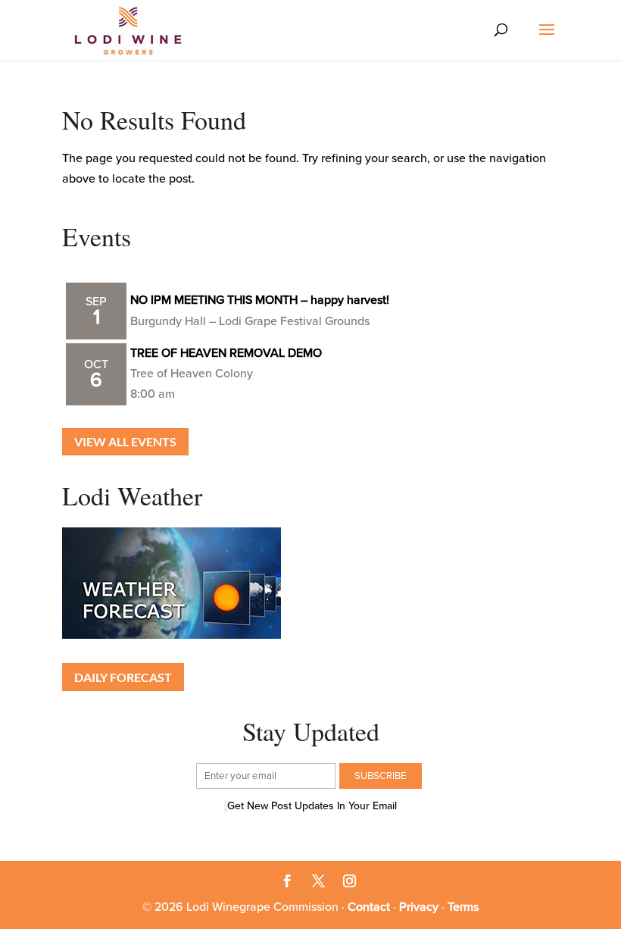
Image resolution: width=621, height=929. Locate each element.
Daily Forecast (123, 677)
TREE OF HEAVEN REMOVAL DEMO (226, 353)
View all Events (125, 441)
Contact (369, 907)
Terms (463, 907)
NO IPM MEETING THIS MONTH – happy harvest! (259, 300)
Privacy (418, 907)
